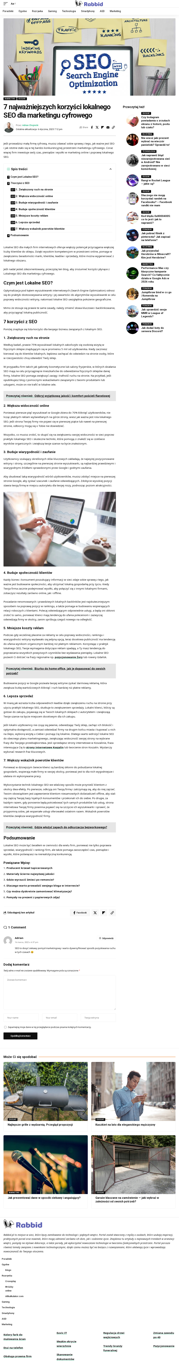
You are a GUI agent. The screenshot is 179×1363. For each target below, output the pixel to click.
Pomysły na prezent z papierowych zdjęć (33, 897)
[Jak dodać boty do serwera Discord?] (132, 328)
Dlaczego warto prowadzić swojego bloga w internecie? (43, 885)
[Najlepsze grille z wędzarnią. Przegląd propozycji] (45, 1091)
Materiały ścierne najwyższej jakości (30, 874)
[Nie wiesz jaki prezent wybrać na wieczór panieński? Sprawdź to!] (132, 140)
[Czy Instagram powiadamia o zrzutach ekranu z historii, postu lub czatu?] (132, 120)
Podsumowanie (19, 235)
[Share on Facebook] (91, 127)
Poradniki (147, 229)
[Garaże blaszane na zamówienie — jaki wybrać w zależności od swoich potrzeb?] (133, 1164)
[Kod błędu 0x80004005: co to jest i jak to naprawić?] (132, 218)
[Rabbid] (89, 3)
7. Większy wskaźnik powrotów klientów (40, 228)
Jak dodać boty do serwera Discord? (152, 329)
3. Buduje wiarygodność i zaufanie (37, 202)
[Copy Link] (113, 127)
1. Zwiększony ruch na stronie (34, 189)
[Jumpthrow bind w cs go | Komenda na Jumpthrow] (132, 294)
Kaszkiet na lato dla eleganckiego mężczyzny (125, 1124)
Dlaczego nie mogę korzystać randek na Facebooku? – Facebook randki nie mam (156, 200)
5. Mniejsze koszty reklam (32, 215)
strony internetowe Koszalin (45, 747)
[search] (173, 3)
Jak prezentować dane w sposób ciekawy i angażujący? (44, 1197)
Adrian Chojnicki (30, 125)
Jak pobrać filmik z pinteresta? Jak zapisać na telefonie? (155, 237)
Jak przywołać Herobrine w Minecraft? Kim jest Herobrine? (156, 254)
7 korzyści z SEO (20, 183)
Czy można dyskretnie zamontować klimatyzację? (39, 891)
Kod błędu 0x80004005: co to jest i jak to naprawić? (156, 219)
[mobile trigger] (6, 3)
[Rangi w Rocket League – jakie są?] (132, 180)
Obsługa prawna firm (17, 1356)
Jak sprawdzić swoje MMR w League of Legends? (154, 313)
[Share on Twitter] (97, 127)
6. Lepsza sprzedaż (28, 222)
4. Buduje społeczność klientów (35, 209)
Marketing (10, 99)
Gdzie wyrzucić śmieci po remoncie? (30, 879)
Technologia (148, 151)
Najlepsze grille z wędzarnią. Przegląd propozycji (40, 1124)
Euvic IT (62, 1333)
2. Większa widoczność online (34, 196)
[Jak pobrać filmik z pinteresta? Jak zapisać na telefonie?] (132, 235)
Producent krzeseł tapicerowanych (29, 868)
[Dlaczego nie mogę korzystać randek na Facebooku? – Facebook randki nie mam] (132, 198)
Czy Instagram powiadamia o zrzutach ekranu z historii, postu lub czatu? (155, 122)
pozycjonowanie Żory (69, 657)
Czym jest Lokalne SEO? (24, 176)
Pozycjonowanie (163, 1346)
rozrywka (147, 134)
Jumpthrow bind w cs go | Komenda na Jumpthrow (156, 296)
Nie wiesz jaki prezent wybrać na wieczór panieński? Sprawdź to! (155, 141)
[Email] (108, 127)
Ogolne (22, 99)
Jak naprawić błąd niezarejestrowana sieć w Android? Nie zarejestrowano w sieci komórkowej (155, 162)
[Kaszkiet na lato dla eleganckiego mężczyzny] (133, 1091)
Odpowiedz (108, 938)
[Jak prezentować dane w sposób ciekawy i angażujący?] (45, 1164)
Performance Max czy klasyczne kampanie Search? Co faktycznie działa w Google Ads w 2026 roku (155, 274)
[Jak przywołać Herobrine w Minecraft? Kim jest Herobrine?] (132, 252)
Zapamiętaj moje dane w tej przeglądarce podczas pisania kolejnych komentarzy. (49, 1027)
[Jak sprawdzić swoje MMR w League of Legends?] (132, 311)
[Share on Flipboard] (102, 127)
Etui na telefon (13, 1347)
